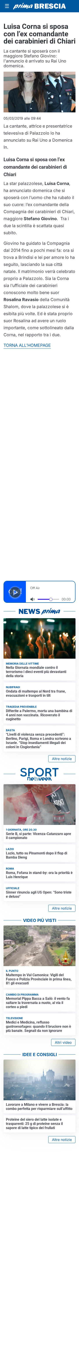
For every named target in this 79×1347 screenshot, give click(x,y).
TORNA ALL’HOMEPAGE (27, 345)
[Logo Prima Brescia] (39, 6)
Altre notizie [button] (62, 759)
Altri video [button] (63, 1042)
